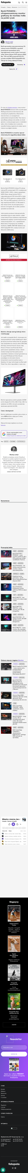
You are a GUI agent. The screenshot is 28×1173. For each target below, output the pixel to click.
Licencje (3, 1107)
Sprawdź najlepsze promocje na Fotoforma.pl (14, 164)
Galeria (3, 1117)
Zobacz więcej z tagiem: (12, 660)
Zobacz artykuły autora (14, 471)
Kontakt (3, 1089)
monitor (6, 441)
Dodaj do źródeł (6, 64)
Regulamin (3, 1105)
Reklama (3, 1091)
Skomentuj (20, 64)
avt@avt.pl (4, 1144)
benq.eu (3, 425)
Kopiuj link (12, 69)
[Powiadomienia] (3, 1170)
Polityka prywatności (6, 1109)
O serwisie (3, 1097)
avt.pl (2, 1145)
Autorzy (3, 1095)
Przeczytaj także (6, 547)
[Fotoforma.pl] (14, 162)
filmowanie (12, 441)
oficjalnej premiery (12, 107)
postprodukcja (21, 441)
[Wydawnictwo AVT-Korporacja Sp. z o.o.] (14, 1131)
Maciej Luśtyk (9, 41)
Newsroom (3, 1093)
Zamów (14, 1024)
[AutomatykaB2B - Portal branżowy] (14, 1164)
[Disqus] (14, 523)
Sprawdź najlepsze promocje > (14, 259)
